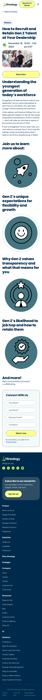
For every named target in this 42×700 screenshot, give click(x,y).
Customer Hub (7, 585)
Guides (4, 613)
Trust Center (6, 590)
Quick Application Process (11, 680)
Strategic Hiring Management (12, 667)
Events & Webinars (9, 621)
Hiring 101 (5, 625)
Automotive (6, 550)
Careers (5, 577)
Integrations (6, 531)
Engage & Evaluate (9, 515)
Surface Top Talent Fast (10, 663)
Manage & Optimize (9, 523)
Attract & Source (8, 510)
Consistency (6, 642)
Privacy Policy (11, 442)
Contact (5, 581)
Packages (6, 562)
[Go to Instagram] (17, 468)
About (4, 573)
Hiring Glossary (7, 604)
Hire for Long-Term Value (11, 650)
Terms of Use (16, 694)
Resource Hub (7, 600)
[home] (9, 4)
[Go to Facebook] (3, 468)
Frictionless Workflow (9, 659)
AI (3, 631)
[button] (38, 4)
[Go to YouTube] (22, 468)
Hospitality (6, 546)
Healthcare (6, 542)
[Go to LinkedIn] (13, 468)
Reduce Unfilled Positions (11, 675)
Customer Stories (8, 617)
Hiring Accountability (9, 671)
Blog (3, 609)
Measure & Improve (9, 527)
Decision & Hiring (8, 519)
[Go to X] (8, 468)
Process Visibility (8, 654)
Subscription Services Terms (29, 694)
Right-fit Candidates (9, 646)
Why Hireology (8, 556)
